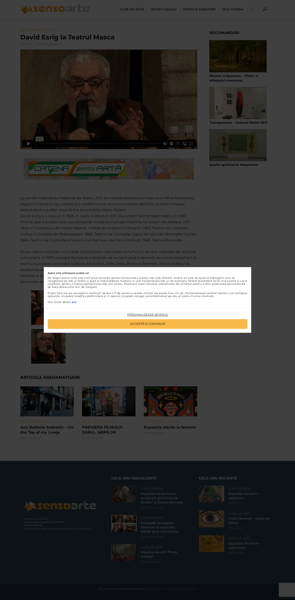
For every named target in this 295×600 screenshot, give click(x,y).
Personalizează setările (147, 314)
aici (74, 302)
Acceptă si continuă (147, 324)
